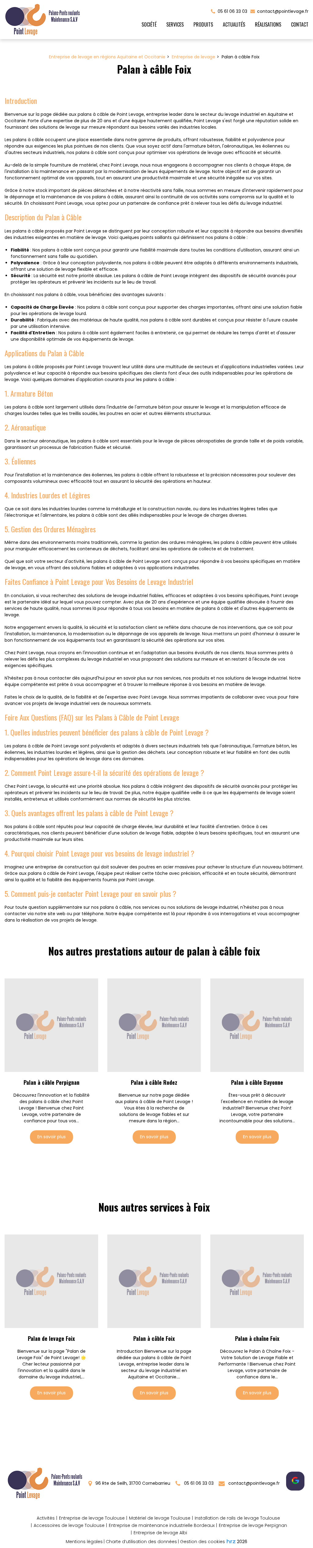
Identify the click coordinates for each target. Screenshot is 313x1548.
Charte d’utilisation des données (141, 1542)
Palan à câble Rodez (154, 1083)
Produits (203, 24)
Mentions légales (84, 1542)
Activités (46, 1518)
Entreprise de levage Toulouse (92, 1518)
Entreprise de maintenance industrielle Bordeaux (162, 1525)
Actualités (234, 24)
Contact (299, 24)
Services (175, 24)
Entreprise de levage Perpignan (253, 1525)
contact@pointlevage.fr (282, 11)
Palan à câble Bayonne (257, 1083)
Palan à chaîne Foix (257, 1339)
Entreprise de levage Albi (160, 1533)
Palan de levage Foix (51, 1339)
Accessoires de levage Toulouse (69, 1525)
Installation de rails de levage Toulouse (237, 1518)
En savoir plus (51, 1137)
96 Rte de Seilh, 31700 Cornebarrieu (132, 1483)
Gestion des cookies (202, 1542)
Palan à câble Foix (154, 1339)
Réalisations (268, 24)
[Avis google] (295, 1481)
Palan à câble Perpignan (51, 1083)
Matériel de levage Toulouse (159, 1518)
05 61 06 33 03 (198, 1483)
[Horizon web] (231, 1541)
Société (149, 24)
